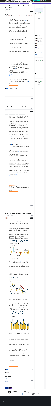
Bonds (22, 2)
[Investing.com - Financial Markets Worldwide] (7, 0)
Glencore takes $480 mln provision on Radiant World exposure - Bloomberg (40, 45)
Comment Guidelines (7, 381)
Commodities (18, 2)
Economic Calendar (25, 1)
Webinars (26, 2)
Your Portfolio (33, 393)
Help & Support (39, 393)
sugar (15, 68)
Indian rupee (13, 273)
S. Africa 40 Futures (36, 12)
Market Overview (12, 2)
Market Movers (36, 52)
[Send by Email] (15, 88)
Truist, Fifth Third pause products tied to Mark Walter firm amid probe (40, 38)
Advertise (39, 392)
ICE (24, 20)
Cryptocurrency (21, 2)
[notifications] (44, 0)
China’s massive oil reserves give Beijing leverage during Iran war (39, 40)
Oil (9, 20)
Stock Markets (15, 2)
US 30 (35, 13)
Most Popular (6, 2)
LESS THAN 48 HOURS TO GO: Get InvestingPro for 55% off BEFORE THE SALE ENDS (40, 48)
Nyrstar (18, 151)
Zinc (11, 144)
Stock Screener (28, 1)
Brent (25, 20)
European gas (10, 136)
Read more (16, 174)
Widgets (33, 394)
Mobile (32, 392)
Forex (16, 2)
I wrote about (20, 261)
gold (17, 223)
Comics (24, 2)
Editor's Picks (9, 2)
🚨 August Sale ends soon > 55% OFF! (36, 0)
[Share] (28, 108)
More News (39, 50)
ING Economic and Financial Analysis (12, 110)
